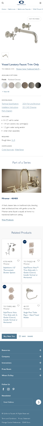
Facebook (3, 389)
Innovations (6, 363)
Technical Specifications (10, 104)
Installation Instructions (10, 107)
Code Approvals (8, 150)
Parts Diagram (7, 111)
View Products (8, 220)
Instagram (8, 389)
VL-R (13, 140)
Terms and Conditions (9, 418)
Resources (6, 350)
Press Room (6, 369)
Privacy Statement (24, 418)
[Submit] (38, 402)
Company (6, 356)
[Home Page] (21, 3)
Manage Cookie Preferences (11, 422)
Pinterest (13, 389)
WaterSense (19, 150)
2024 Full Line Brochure (31, 104)
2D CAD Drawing (29, 107)
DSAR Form (26, 422)
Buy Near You (9, 336)
